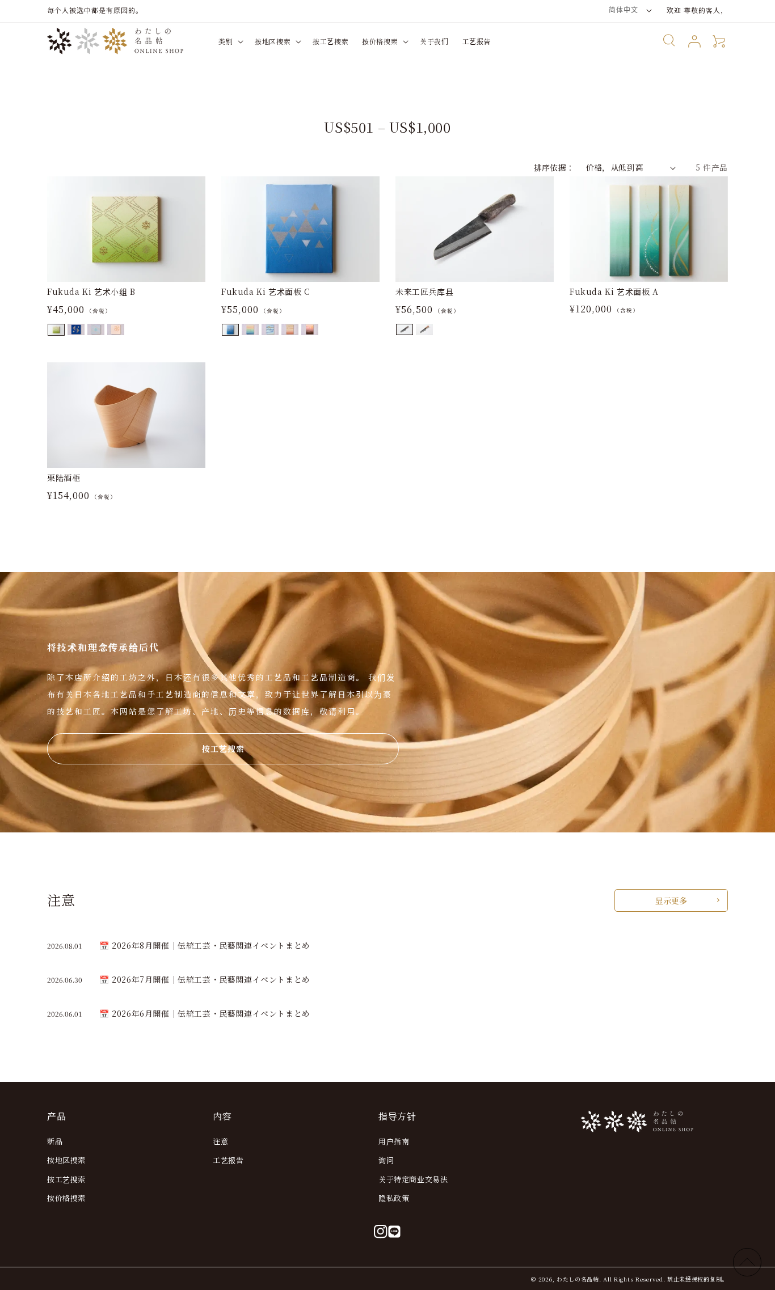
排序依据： (554, 167)
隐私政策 (393, 1197)
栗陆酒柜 (63, 477)
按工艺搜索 (223, 748)
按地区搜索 (66, 1159)
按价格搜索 (66, 1197)
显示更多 (671, 900)
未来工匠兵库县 (424, 291)
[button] (230, 41)
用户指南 (393, 1141)
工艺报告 (228, 1159)
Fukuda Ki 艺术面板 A (614, 291)
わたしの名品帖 (578, 1279)
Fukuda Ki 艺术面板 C (265, 291)
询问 (386, 1159)
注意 (220, 1141)
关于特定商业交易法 (413, 1179)
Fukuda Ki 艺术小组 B (91, 291)
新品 (54, 1141)
